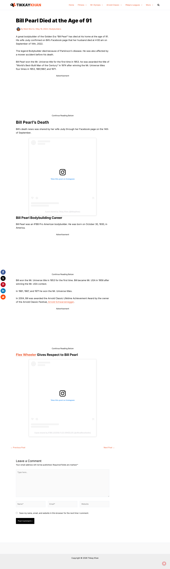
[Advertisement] (62, 96)
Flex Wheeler (26, 355)
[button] (85, 5)
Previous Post (18, 447)
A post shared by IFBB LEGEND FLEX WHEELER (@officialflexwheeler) (62, 433)
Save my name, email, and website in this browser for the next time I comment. (54, 513)
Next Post (109, 447)
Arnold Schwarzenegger (60, 302)
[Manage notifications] (164, 564)
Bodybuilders (55, 29)
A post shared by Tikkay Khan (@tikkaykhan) (62, 212)
